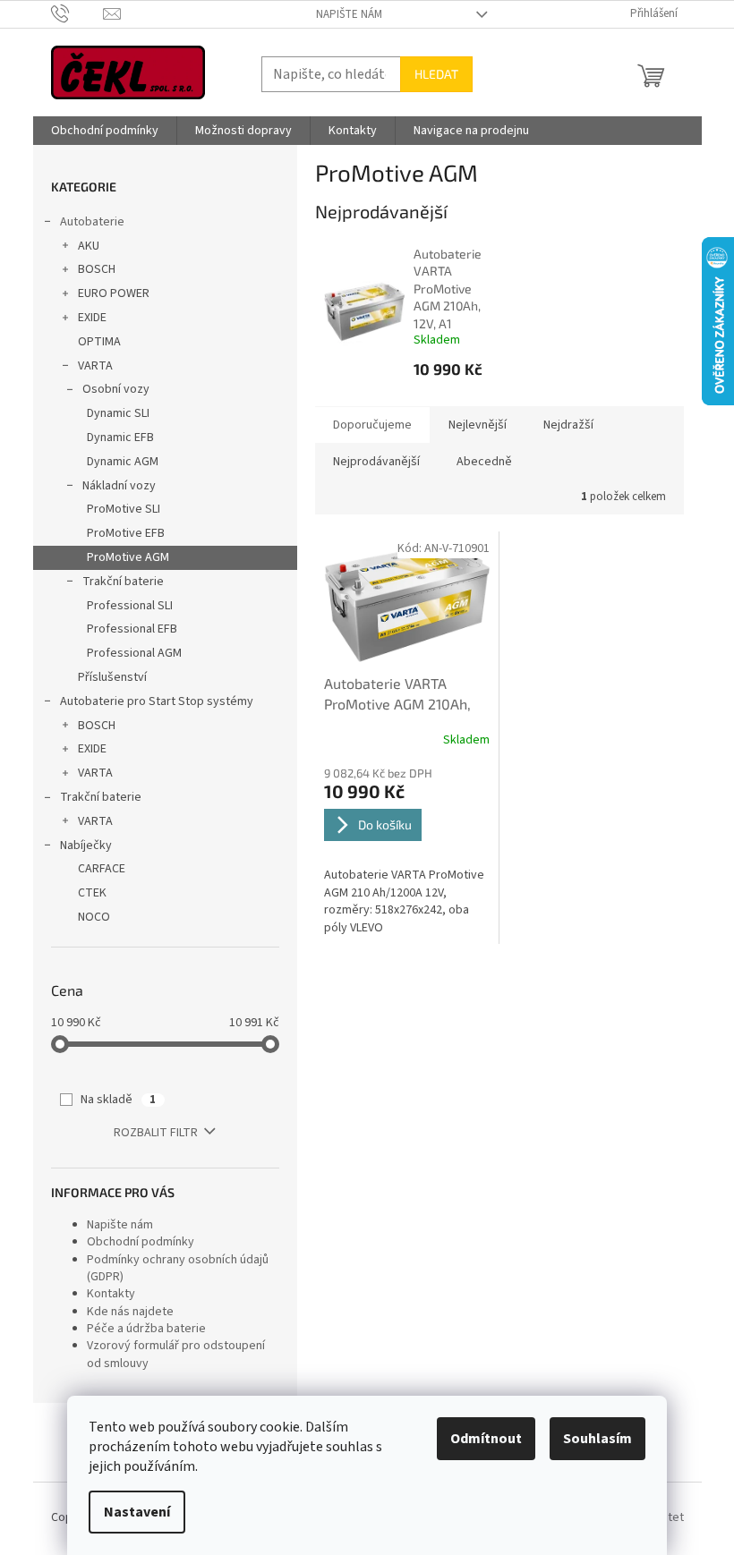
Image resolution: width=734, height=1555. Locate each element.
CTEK (92, 893)
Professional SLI (130, 606)
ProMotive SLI (123, 509)
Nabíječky (86, 845)
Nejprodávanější (376, 462)
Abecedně (484, 462)
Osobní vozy (115, 389)
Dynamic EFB (120, 437)
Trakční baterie (123, 582)
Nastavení (137, 1512)
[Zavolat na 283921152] (77, 13)
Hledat (436, 73)
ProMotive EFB (126, 533)
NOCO (94, 917)
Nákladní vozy (119, 486)
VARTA (95, 366)
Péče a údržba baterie (146, 1329)
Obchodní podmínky (140, 1242)
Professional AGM (134, 653)
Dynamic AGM (122, 462)
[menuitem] (104, 130)
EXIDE (92, 318)
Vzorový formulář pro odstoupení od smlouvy (176, 1354)
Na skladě (118, 1100)
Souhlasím (597, 1439)
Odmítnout (486, 1439)
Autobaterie (92, 222)
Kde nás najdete (130, 1312)
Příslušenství (112, 677)
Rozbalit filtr (156, 1133)
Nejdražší (568, 425)
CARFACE (101, 869)
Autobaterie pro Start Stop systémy (156, 701)
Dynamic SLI (118, 413)
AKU (88, 246)
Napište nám (349, 14)
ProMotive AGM (128, 557)
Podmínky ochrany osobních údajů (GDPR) (178, 1268)
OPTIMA (99, 342)
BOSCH (96, 269)
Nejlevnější (477, 425)
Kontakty (111, 1294)
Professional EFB (132, 629)
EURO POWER (113, 293)
